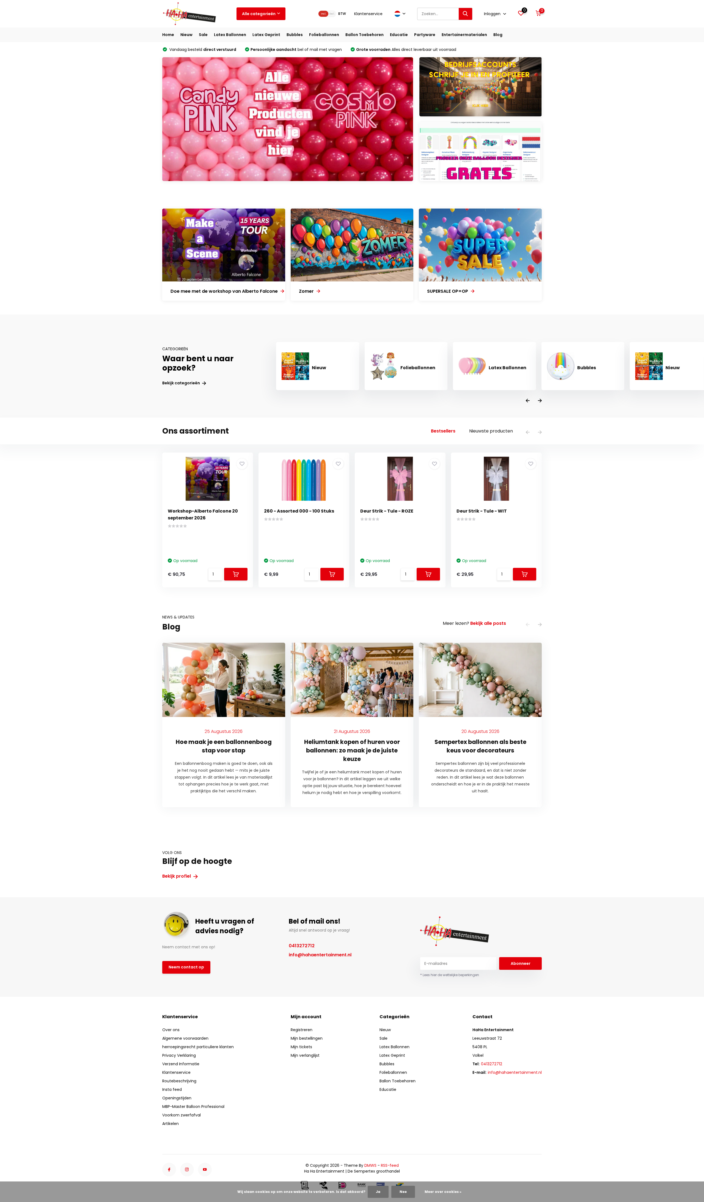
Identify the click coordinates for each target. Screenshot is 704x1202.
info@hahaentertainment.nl (320, 955)
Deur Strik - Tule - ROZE (386, 511)
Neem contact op (186, 967)
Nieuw (186, 34)
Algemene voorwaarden (185, 1038)
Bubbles (295, 34)
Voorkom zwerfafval (181, 1115)
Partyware (424, 34)
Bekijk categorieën (181, 383)
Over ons (171, 1030)
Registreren (301, 1030)
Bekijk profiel (177, 876)
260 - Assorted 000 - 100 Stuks (299, 511)
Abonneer (520, 963)
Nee (403, 1191)
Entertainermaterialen (464, 34)
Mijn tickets (301, 1047)
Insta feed (172, 1089)
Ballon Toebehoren (364, 34)
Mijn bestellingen (307, 1038)
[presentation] (528, 401)
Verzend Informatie (180, 1064)
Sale (203, 34)
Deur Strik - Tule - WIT (482, 511)
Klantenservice (368, 14)
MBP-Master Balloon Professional (193, 1106)
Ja (378, 1191)
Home (168, 34)
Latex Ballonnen (230, 34)
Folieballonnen (324, 34)
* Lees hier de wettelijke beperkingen (449, 975)
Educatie (399, 34)
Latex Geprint (266, 34)
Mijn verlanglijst (305, 1055)
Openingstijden (176, 1098)
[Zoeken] (465, 14)
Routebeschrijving (179, 1081)
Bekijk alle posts (488, 623)
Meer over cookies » (443, 1191)
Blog (497, 34)
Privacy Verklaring (179, 1055)
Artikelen (170, 1123)
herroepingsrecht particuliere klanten (198, 1047)
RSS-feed (390, 1165)
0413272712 (302, 946)
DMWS (370, 1165)
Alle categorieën (259, 14)
